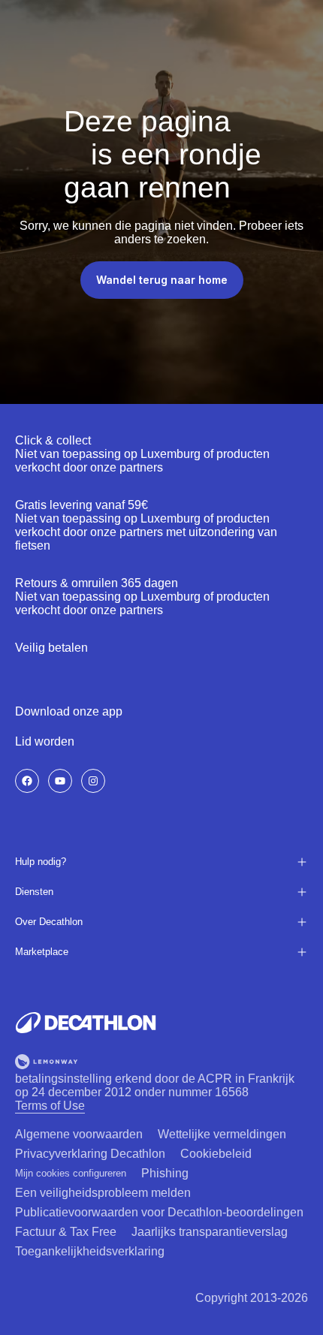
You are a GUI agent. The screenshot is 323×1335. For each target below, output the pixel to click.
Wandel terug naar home (162, 279)
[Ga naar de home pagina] (85, 1022)
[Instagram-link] (93, 781)
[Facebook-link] (27, 781)
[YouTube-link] (60, 781)
